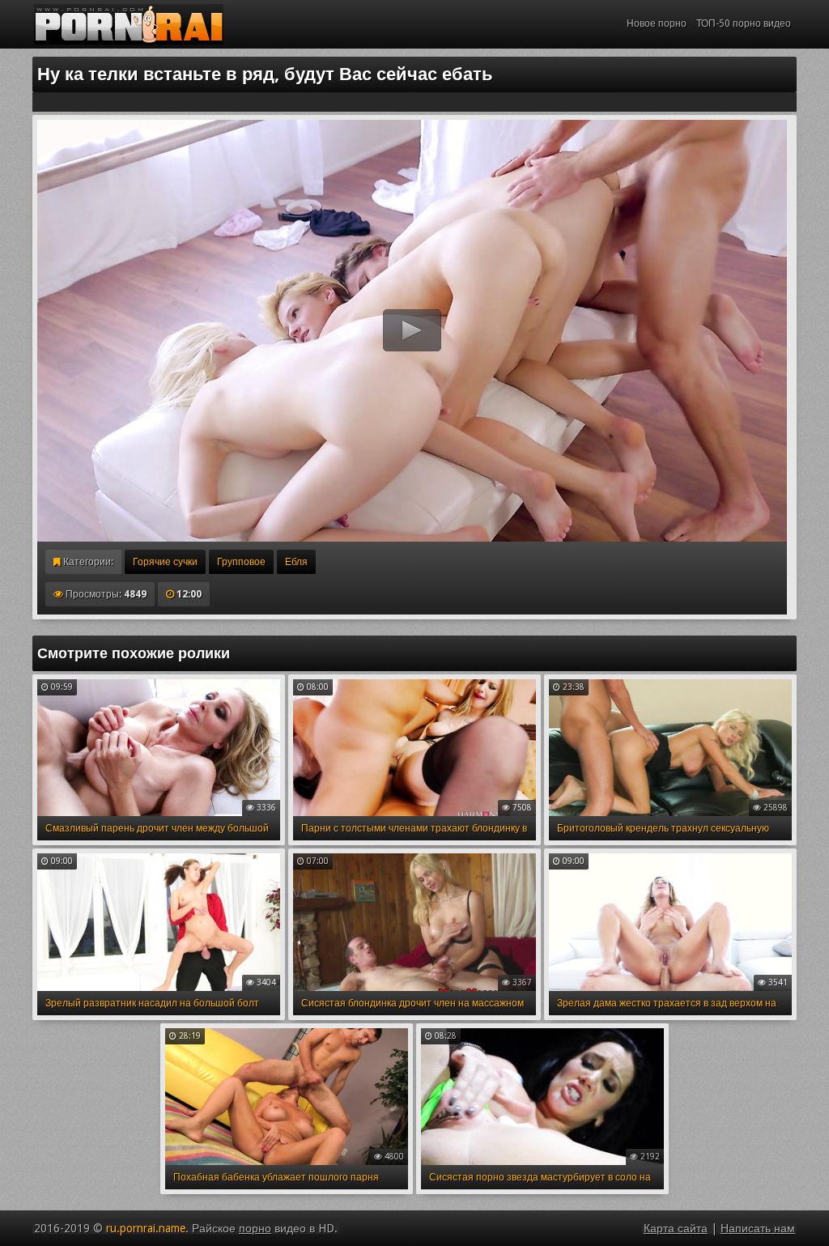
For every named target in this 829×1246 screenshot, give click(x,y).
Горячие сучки (165, 562)
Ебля (296, 562)
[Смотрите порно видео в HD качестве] (128, 24)
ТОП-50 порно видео (743, 23)
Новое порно (657, 23)
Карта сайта (676, 1228)
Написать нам (758, 1228)
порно (255, 1228)
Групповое (241, 562)
